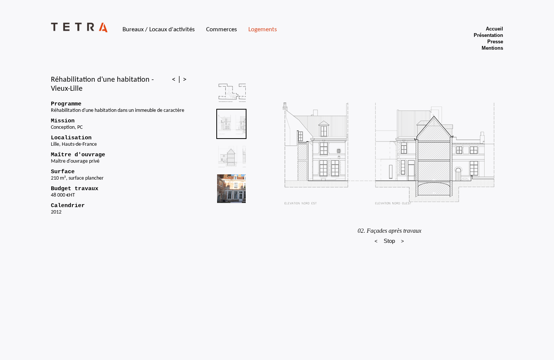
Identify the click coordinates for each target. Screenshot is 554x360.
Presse (495, 41)
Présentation (488, 35)
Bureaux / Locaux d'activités (158, 29)
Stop (389, 241)
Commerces (221, 29)
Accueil (494, 29)
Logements (262, 29)
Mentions (492, 48)
